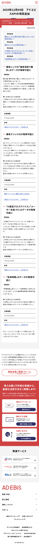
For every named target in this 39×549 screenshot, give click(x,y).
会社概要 (27, 536)
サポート (5, 510)
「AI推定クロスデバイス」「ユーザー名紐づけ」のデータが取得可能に (19, 52)
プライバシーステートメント (12, 533)
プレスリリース (19, 519)
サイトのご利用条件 (13, 527)
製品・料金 (6, 494)
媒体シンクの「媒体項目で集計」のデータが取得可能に (19, 37)
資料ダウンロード (12, 516)
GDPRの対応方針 (30, 533)
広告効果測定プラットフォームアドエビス (16, 21)
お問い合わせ (26, 516)
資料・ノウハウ (7, 504)
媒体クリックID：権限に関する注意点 (17, 194)
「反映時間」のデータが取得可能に (16, 59)
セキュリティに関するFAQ (19, 530)
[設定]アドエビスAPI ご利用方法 (16, 127)
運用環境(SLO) (27, 527)
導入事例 (5, 499)
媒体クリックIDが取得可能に (15, 45)
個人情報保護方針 (14, 536)
